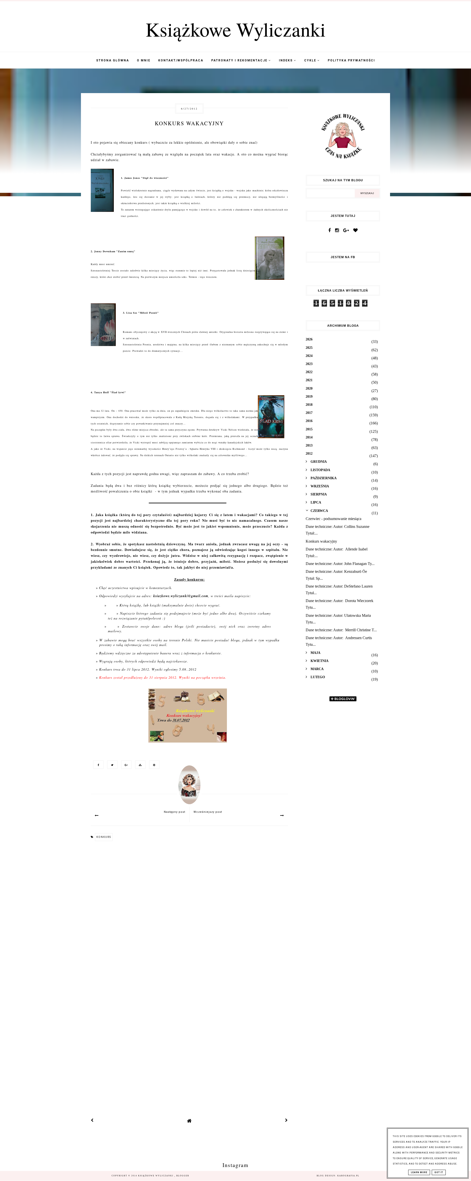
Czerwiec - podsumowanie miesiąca (333, 519)
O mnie (143, 60)
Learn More (419, 1172)
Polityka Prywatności (351, 60)
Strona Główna (112, 60)
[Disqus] (189, 911)
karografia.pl (348, 1176)
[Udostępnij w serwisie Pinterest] (153, 764)
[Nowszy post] (92, 1120)
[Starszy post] (286, 1120)
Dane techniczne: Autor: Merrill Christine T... (341, 630)
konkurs (103, 837)
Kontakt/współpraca (180, 60)
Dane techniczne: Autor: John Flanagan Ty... (340, 564)
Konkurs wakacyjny (321, 541)
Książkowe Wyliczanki (235, 29)
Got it (438, 1172)
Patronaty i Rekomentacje (240, 60)
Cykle (310, 60)
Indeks (286, 60)
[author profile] (189, 789)
